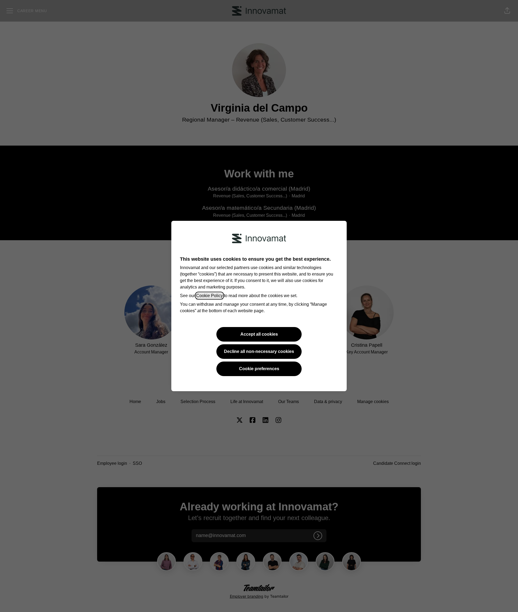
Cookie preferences (259, 368)
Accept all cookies (259, 334)
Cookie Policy (209, 295)
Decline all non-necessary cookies (259, 351)
